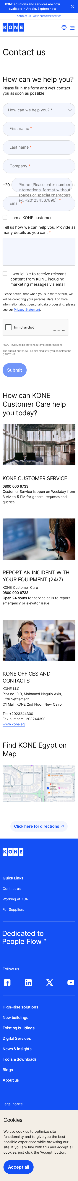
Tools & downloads (20, 1059)
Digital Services (17, 1038)
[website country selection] (64, 27)
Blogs (8, 1069)
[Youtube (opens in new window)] (70, 981)
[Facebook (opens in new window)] (7, 981)
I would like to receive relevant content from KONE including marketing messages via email (38, 279)
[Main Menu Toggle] (72, 28)
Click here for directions (36, 826)
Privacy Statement (27, 309)
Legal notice (13, 1104)
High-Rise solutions (20, 1007)
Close (72, 6)
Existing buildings (19, 1028)
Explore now (46, 8)
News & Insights (17, 1049)
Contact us (12, 888)
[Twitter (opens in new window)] (49, 981)
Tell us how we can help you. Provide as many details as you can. (39, 230)
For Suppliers (13, 909)
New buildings (15, 1017)
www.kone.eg (14, 724)
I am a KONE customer (31, 217)
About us (11, 1080)
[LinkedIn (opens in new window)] (28, 981)
